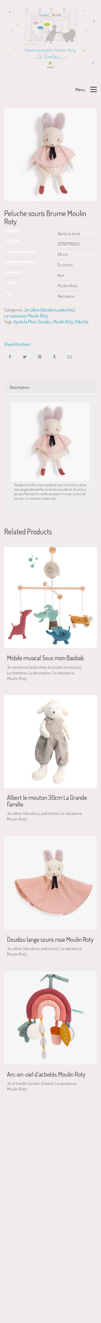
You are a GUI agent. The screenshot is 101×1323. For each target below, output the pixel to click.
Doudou (45, 321)
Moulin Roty (38, 316)
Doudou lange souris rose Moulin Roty (50, 939)
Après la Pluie (24, 321)
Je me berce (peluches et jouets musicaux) (44, 667)
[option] (50, 154)
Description (19, 387)
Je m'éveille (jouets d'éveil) (30, 1083)
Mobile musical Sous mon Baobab (45, 657)
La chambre (16, 672)
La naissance (15, 316)
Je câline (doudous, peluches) (49, 310)
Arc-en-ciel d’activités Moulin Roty (46, 1074)
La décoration (39, 672)
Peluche (81, 321)
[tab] (50, 387)
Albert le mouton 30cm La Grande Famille (47, 801)
